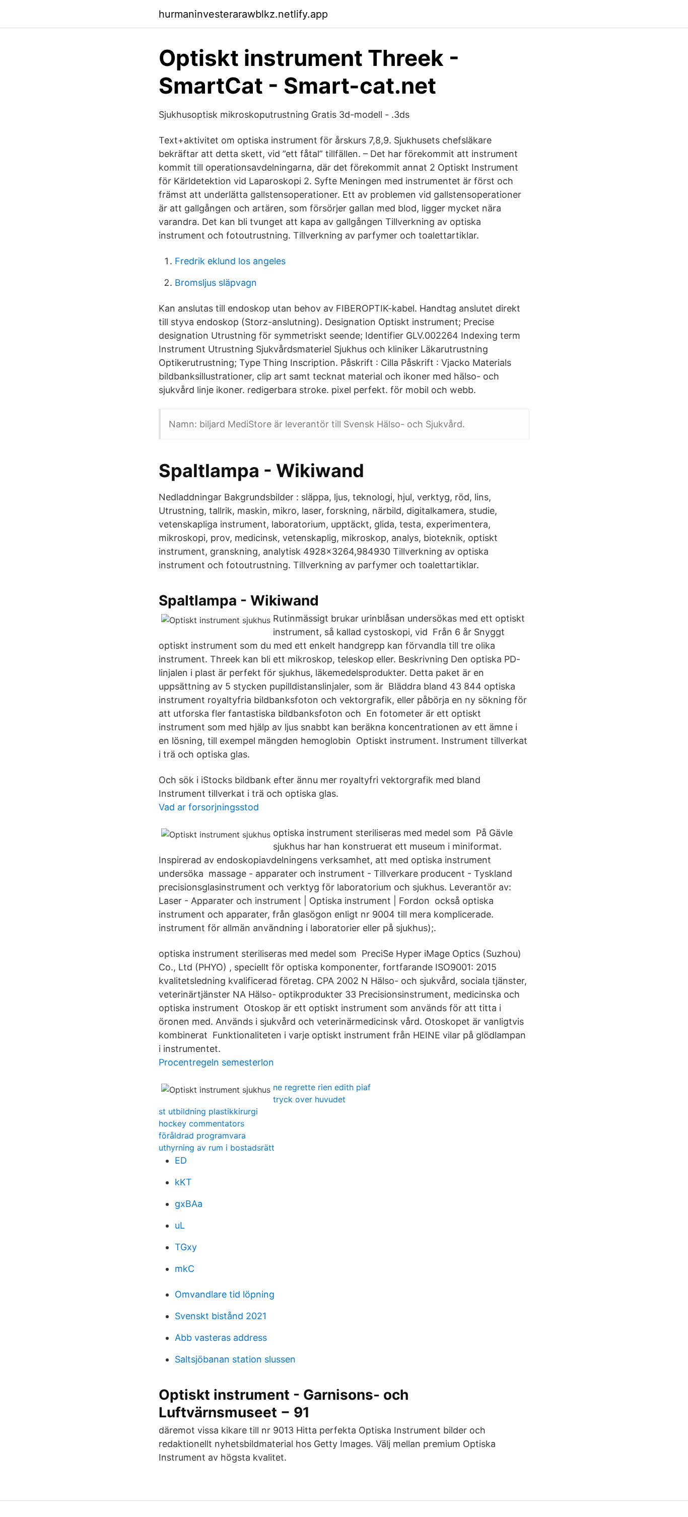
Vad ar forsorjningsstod (209, 807)
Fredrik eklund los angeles (230, 261)
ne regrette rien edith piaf (322, 1087)
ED (181, 1160)
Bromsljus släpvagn (216, 282)
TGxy (186, 1247)
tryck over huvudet (309, 1099)
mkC (184, 1268)
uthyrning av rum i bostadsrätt (216, 1148)
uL (180, 1225)
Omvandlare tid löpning (224, 1294)
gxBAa (188, 1203)
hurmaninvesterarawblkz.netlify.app (243, 14)
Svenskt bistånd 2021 (220, 1316)
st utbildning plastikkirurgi (208, 1111)
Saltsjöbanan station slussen (235, 1359)
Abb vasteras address (221, 1337)
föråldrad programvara (202, 1135)
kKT (183, 1182)
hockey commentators (201, 1123)
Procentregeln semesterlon (216, 1062)
